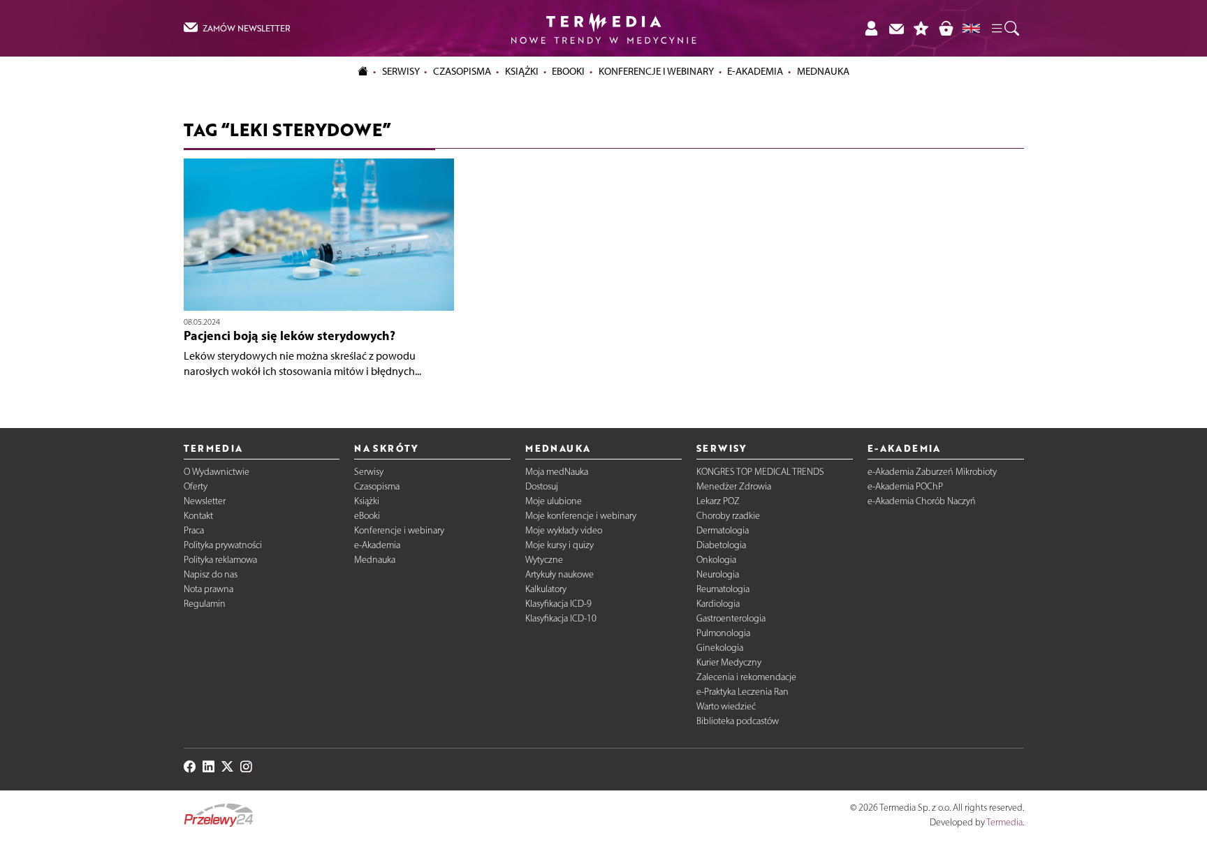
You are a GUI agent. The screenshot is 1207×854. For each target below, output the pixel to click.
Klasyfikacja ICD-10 (561, 618)
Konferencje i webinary (399, 530)
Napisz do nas (210, 574)
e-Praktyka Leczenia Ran (742, 692)
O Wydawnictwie (216, 472)
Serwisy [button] (401, 71)
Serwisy (368, 472)
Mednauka (374, 560)
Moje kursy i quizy (559, 545)
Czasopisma (377, 486)
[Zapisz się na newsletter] (896, 28)
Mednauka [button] (823, 71)
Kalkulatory (545, 589)
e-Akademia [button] (755, 71)
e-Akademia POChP (905, 486)
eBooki (568, 71)
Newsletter (205, 501)
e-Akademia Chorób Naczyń (922, 501)
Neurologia (717, 574)
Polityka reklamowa (220, 560)
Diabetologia (721, 545)
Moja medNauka (556, 472)
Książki (522, 71)
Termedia (1004, 822)
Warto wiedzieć (726, 706)
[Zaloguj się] (871, 28)
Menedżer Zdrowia (733, 486)
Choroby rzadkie (728, 516)
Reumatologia (722, 589)
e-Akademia (377, 545)
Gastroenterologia (731, 618)
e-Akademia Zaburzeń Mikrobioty (932, 472)
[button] (1004, 29)
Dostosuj (541, 486)
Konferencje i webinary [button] (656, 71)
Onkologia (716, 560)
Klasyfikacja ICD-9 (558, 604)
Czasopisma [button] (462, 71)
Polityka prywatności (223, 545)
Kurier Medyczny (728, 662)
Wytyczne (544, 560)
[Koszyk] (946, 28)
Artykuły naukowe (559, 574)
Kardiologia (718, 604)
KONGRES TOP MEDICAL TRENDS (760, 472)
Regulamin (205, 604)
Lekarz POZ (718, 501)
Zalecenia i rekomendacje (746, 677)
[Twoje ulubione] (921, 28)
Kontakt (198, 516)
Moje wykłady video (563, 530)
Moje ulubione (553, 501)
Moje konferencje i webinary (580, 516)
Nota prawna (208, 589)
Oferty (195, 486)
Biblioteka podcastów (737, 721)
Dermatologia (722, 530)
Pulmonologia (723, 633)
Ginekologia (719, 648)
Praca (194, 530)
